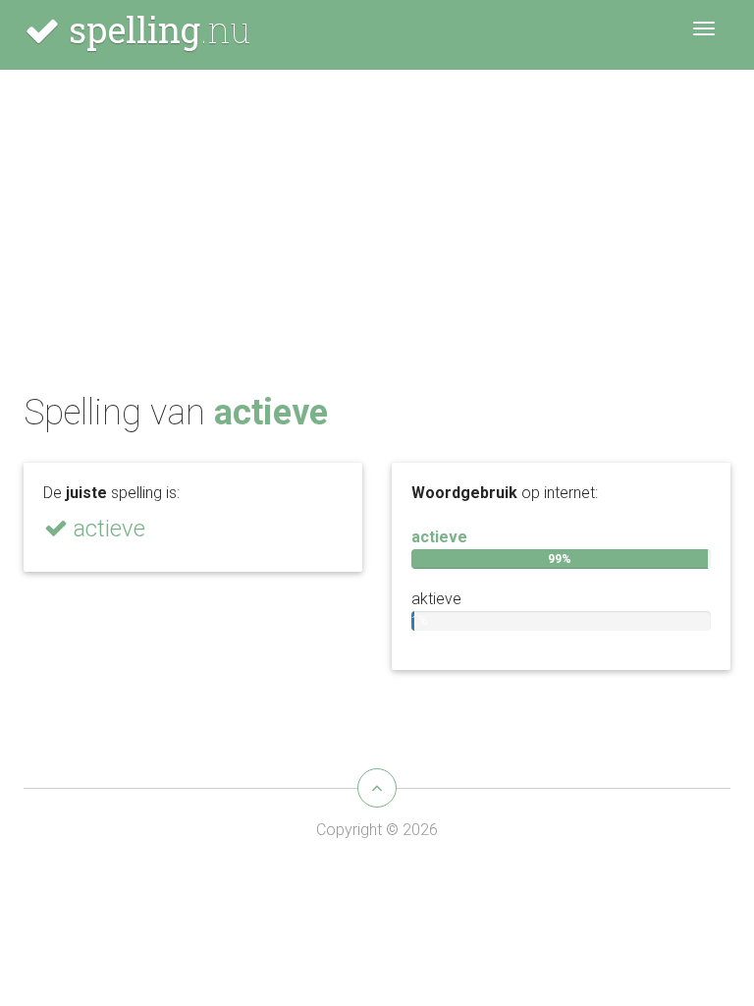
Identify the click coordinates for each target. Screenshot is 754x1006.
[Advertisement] (377, 236)
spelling (155, 29)
